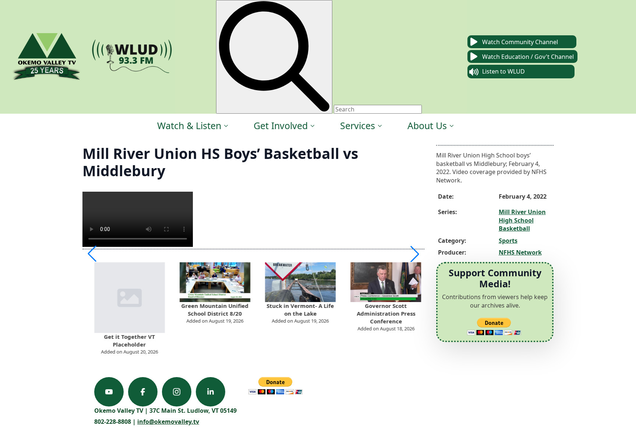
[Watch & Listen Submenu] (226, 125)
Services (357, 125)
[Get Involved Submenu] (313, 125)
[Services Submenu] (380, 125)
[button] (92, 254)
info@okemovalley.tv (168, 422)
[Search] (274, 57)
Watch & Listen (189, 125)
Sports (508, 241)
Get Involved (281, 125)
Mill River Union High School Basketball (522, 220)
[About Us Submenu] (452, 125)
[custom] (109, 392)
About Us (427, 125)
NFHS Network (520, 252)
